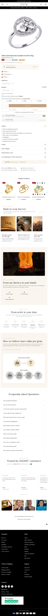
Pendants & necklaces (29, 544)
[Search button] (7, 4)
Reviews (3, 542)
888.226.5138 (4, 589)
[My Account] (41, 4)
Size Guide (44, 86)
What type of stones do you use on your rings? (23, 417)
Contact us (27, 570)
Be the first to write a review (24, 519)
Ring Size (4, 87)
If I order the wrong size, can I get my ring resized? (23, 409)
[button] (1, 193)
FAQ (25, 572)
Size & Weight (6, 148)
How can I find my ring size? (23, 405)
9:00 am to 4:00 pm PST (7, 594)
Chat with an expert (14, 162)
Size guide (26, 574)
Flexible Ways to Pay (7, 153)
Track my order (4, 567)
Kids (25, 556)
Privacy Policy (4, 549)
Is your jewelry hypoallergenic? (23, 421)
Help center (27, 567)
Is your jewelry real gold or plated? (23, 430)
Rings (25, 547)
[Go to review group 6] (25, 494)
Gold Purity (5, 80)
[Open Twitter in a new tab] (6, 586)
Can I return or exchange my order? (23, 442)
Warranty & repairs (5, 574)
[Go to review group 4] (23, 494)
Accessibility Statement (6, 547)
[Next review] (25, 469)
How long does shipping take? (23, 438)
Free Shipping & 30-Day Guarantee (12, 157)
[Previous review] (22, 469)
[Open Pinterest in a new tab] (9, 586)
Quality (4, 126)
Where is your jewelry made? (23, 434)
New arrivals (27, 558)
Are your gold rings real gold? (23, 401)
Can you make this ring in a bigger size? (23, 413)
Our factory (4, 540)
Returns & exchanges (6, 572)
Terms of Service (5, 551)
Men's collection (28, 540)
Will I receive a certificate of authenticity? (23, 450)
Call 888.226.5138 (22, 162)
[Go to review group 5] (24, 494)
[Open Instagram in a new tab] (12, 586)
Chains (26, 538)
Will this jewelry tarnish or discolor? (23, 425)
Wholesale (3, 544)
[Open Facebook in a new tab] (3, 586)
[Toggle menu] (2, 4)
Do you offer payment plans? (23, 446)
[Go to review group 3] (22, 494)
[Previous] (40, 212)
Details (3, 144)
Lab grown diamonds (29, 553)
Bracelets (26, 549)
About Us (3, 538)
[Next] (43, 212)
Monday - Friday (5, 591)
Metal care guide (28, 576)
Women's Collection (28, 542)
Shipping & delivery (5, 570)
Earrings (26, 551)
